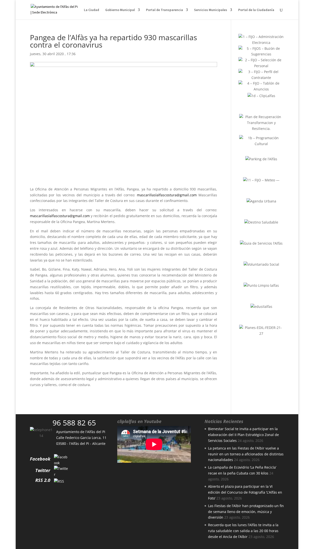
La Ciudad (91, 10)
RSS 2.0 (42, 480)
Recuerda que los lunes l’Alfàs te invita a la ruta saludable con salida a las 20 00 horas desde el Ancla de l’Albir (243, 531)
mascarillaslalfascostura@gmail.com (167, 195)
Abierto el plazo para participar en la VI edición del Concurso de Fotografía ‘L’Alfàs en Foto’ (245, 492)
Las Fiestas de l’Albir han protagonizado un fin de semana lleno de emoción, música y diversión (246, 511)
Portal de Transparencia (164, 10)
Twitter (42, 470)
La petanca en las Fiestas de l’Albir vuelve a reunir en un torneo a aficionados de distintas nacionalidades (246, 454)
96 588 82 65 (74, 423)
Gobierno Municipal (120, 10)
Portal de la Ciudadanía (256, 10)
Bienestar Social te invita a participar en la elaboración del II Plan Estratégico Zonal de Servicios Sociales (243, 434)
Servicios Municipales (210, 10)
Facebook (40, 459)
